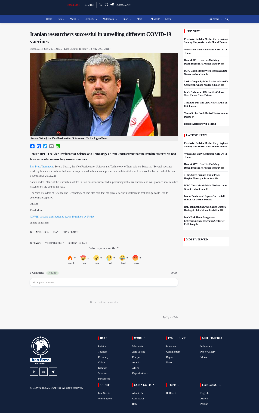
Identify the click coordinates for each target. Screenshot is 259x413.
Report (170, 357)
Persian (204, 403)
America (136, 362)
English (204, 393)
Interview (171, 346)
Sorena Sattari (78, 243)
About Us (137, 393)
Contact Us (138, 398)
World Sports (105, 398)
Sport (125, 19)
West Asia (137, 346)
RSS (134, 403)
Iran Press (35, 166)
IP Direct (89, 4)
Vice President (54, 243)
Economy (103, 357)
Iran (60, 19)
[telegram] (112, 5)
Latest (168, 19)
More (139, 19)
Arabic (204, 398)
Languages (214, 19)
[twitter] (100, 5)
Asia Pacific (138, 351)
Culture (102, 362)
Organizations (139, 373)
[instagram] (106, 5)
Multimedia (108, 19)
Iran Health (70, 232)
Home (49, 19)
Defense (102, 367)
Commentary (173, 351)
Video (203, 357)
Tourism (102, 351)
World (73, 19)
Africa (135, 367)
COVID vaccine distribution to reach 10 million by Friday (62, 216)
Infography (206, 346)
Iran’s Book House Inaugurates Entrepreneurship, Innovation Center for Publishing (204, 221)
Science (102, 373)
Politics (102, 346)
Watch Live (73, 4)
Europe (136, 357)
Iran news (47, 166)
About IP (155, 19)
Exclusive (89, 19)
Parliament (104, 378)
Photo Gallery (207, 351)
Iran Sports (104, 393)
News (169, 362)
